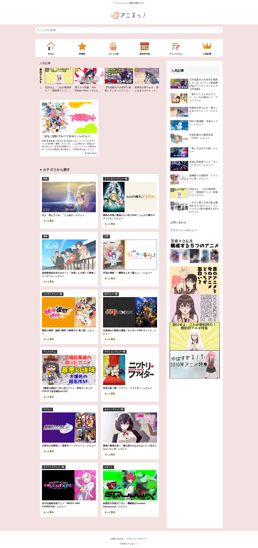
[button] (219, 30)
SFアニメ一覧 (111, 294)
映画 (45, 179)
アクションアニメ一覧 (114, 352)
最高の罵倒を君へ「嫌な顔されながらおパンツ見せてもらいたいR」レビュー (130, 447)
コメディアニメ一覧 (52, 294)
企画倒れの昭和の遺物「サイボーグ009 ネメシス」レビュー (129, 332)
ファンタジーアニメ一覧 (115, 179)
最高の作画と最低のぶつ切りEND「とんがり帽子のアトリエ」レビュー (129, 217)
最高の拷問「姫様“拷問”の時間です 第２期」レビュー (68, 332)
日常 (106, 236)
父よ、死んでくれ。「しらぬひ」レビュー (63, 215)
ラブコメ (47, 409)
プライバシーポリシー (183, 230)
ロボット (108, 467)
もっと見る (48, 221)
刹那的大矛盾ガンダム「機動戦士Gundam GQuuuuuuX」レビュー (124, 505)
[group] (58, 81)
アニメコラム (49, 352)
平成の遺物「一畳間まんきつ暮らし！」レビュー (127, 272)
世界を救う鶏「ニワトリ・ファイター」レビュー (127, 388)
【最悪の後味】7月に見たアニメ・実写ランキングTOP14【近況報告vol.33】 (67, 390)
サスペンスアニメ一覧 (53, 467)
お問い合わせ (178, 222)
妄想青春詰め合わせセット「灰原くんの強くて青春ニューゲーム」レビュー (69, 274)
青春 (45, 236)
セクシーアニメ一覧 (113, 409)
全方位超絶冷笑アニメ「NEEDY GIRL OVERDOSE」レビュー (61, 505)
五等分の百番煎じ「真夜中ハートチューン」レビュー (69, 445)
